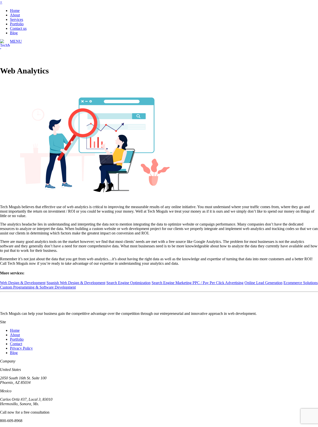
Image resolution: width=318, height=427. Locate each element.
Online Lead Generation (263, 283)
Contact (16, 344)
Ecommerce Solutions (300, 283)
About (15, 15)
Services (16, 19)
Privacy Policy (21, 348)
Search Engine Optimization (128, 283)
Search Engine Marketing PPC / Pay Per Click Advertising (197, 283)
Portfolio (17, 24)
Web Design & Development (22, 283)
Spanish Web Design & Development (75, 283)
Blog (14, 33)
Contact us (18, 28)
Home (15, 10)
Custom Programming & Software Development (38, 287)
